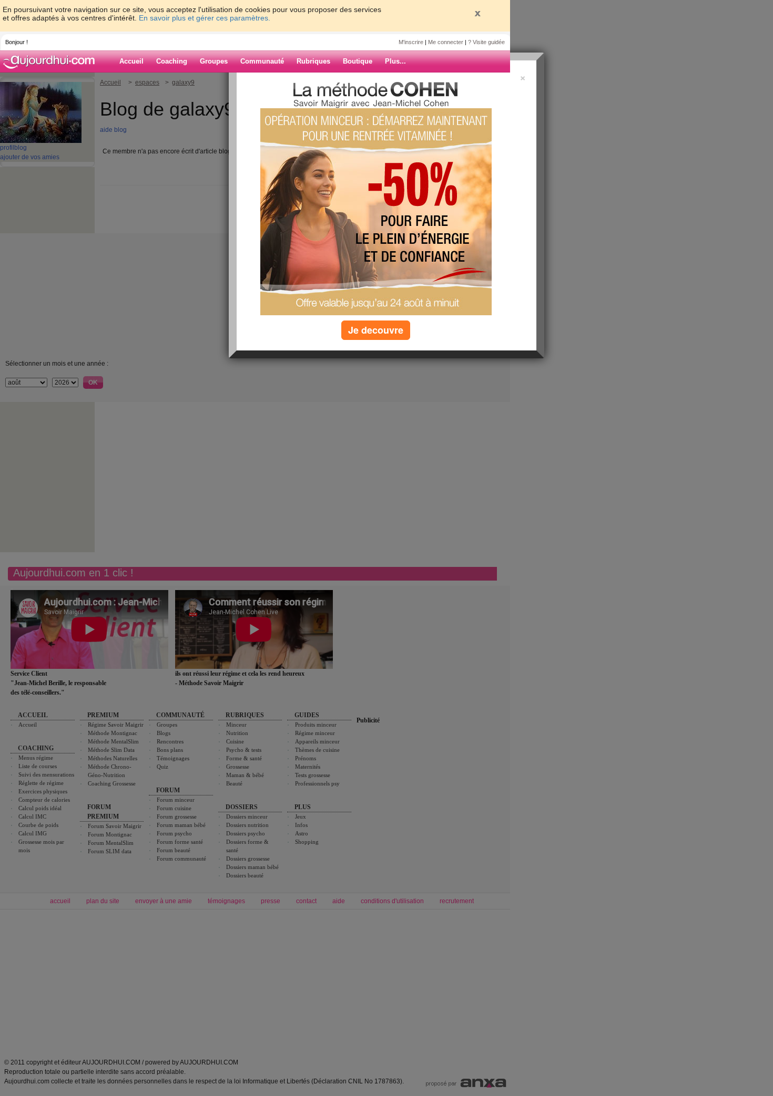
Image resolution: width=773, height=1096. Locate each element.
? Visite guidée (486, 42)
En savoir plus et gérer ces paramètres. (204, 18)
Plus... (395, 61)
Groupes (214, 61)
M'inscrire (411, 42)
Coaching (171, 61)
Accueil (131, 61)
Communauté (262, 61)
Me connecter (445, 42)
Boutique (357, 61)
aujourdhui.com (52, 61)
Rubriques (313, 61)
